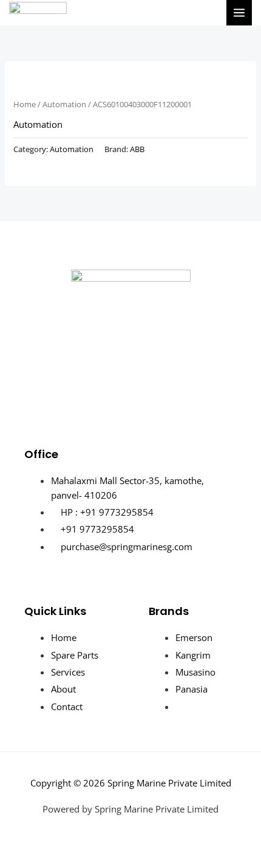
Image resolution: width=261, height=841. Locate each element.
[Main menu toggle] (239, 12)
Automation (64, 104)
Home (24, 104)
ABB (137, 149)
